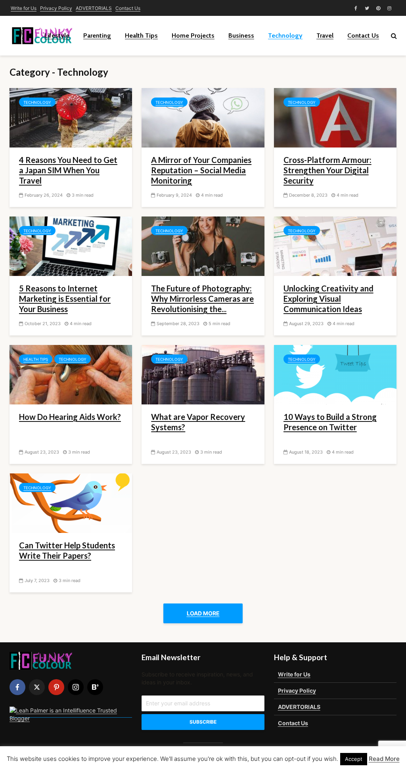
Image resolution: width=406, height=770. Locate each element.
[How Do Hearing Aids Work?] (71, 374)
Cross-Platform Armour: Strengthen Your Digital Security (327, 170)
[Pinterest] (56, 687)
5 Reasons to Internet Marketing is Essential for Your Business (65, 298)
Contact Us (127, 8)
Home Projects (193, 35)
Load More (203, 613)
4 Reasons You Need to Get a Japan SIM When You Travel (68, 170)
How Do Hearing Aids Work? (70, 416)
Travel (324, 35)
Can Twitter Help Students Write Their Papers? (67, 550)
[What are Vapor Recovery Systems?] (203, 374)
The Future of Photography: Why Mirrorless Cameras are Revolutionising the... (202, 298)
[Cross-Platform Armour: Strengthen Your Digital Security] (335, 117)
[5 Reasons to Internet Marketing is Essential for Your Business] (71, 245)
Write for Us (23, 8)
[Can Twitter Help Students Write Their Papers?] (71, 502)
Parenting (97, 35)
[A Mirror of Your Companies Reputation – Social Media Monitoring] (203, 117)
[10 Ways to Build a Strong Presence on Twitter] (335, 374)
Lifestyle (56, 35)
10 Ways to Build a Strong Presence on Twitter (330, 422)
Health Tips (141, 35)
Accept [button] (353, 759)
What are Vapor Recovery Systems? (198, 422)
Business (241, 35)
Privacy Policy (56, 8)
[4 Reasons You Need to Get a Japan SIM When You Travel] (71, 117)
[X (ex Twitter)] (37, 687)
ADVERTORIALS (94, 8)
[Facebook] (17, 687)
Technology (285, 35)
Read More (384, 758)
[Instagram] (76, 687)
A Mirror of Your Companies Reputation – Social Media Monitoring (201, 170)
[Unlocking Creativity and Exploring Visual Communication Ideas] (335, 245)
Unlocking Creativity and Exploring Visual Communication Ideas (328, 298)
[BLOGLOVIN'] (95, 687)
